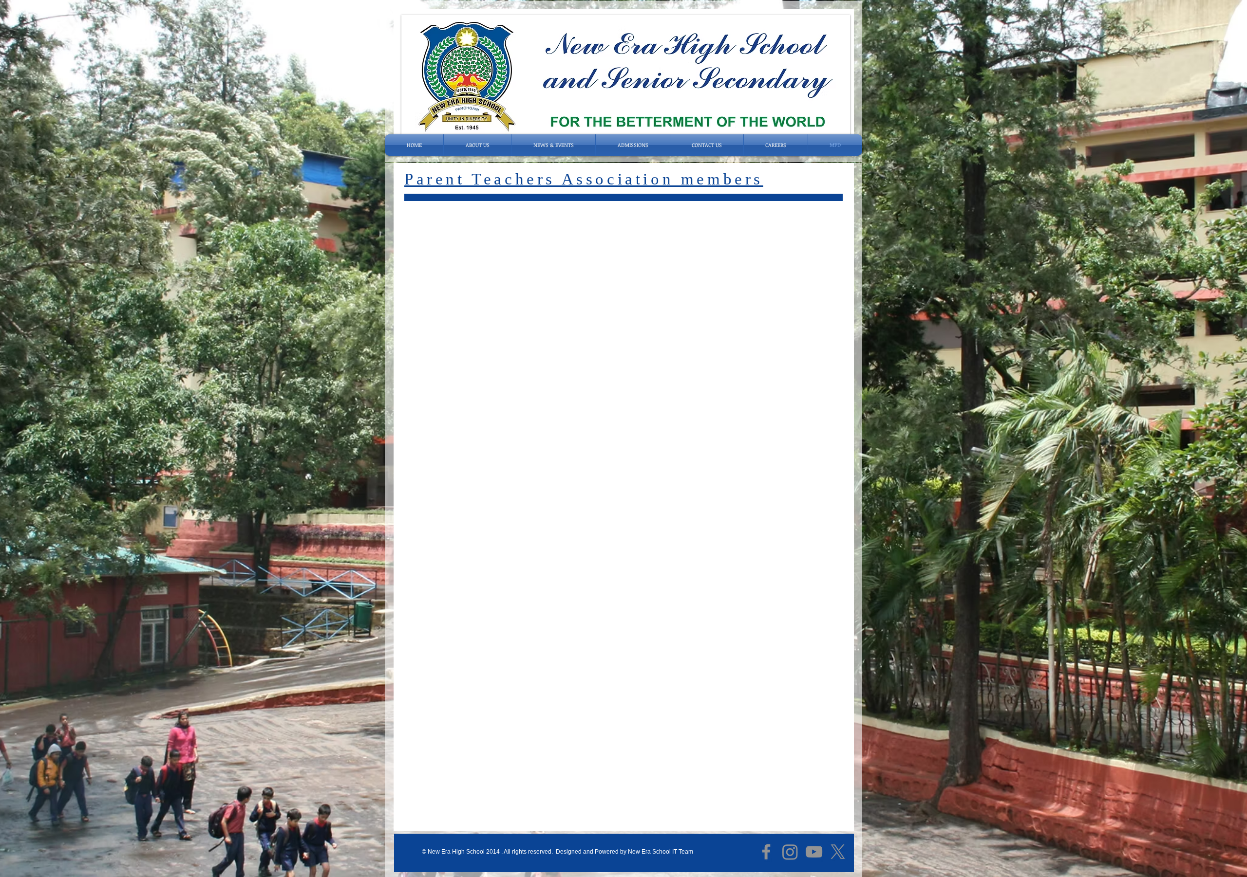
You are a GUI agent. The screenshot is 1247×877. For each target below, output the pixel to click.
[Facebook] (766, 851)
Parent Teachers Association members (583, 179)
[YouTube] (814, 851)
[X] (838, 851)
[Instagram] (790, 851)
